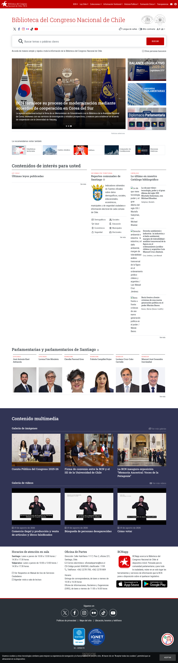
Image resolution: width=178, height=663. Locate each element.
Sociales (115, 220)
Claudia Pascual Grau (74, 359)
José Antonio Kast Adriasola (21, 360)
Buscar (155, 41)
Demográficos (100, 220)
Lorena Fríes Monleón (49, 359)
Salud (96, 224)
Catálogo (135, 173)
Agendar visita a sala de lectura (27, 579)
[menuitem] (171, 4)
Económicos (99, 228)
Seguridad (98, 232)
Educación (116, 224)
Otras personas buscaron (155, 51)
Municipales (117, 228)
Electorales (116, 232)
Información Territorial (102, 173)
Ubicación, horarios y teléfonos (108, 620)
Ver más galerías (158, 428)
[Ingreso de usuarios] (175, 4)
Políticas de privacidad (66, 620)
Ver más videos (159, 483)
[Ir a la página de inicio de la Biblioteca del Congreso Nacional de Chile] (14, 4)
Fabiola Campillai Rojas (101, 359)
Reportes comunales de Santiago (105, 177)
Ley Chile (16, 173)
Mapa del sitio (86, 620)
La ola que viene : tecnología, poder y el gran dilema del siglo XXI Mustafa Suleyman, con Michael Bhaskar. (153, 193)
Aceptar (167, 657)
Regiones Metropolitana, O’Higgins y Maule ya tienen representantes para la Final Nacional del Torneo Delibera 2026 (65, 106)
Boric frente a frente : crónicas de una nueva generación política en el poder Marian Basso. (152, 301)
